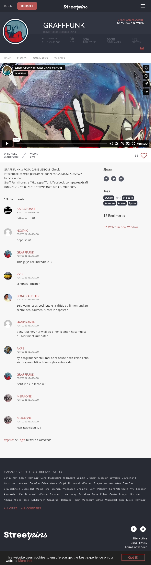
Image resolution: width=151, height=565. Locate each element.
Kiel (21, 494)
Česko (113, 494)
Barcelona (84, 494)
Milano (17, 499)
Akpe (20, 348)
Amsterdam (10, 494)
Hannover (22, 483)
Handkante (26, 322)
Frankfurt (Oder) (39, 483)
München (87, 483)
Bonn (93, 488)
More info (25, 560)
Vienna (54, 483)
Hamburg (33, 477)
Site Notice (140, 538)
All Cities (10, 508)
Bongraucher (28, 296)
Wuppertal (111, 499)
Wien (118, 483)
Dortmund (74, 483)
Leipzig (81, 477)
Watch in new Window (122, 227)
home (7, 58)
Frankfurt (128, 483)
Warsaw (108, 483)
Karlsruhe (9, 483)
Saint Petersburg (118, 488)
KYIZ (20, 274)
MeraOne (24, 396)
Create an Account (130, 19)
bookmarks (40, 58)
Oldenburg (69, 477)
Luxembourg (69, 494)
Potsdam (102, 488)
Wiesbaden (69, 488)
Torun (76, 499)
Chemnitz (82, 488)
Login (8, 6)
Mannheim (88, 499)
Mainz (39, 488)
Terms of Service (136, 547)
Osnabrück (53, 499)
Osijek (62, 483)
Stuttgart (123, 494)
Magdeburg (54, 477)
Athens (8, 499)
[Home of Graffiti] (75, 7)
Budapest (55, 494)
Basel (26, 499)
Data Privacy (139, 543)
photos (22, 58)
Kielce (129, 499)
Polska (104, 494)
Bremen (56, 488)
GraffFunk (25, 252)
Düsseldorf (28, 488)
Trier (121, 499)
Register (27, 6)
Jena (47, 488)
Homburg (140, 499)
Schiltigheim (38, 499)
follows (59, 58)
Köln (15, 477)
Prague (98, 483)
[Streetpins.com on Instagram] (143, 529)
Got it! (133, 557)
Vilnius (99, 499)
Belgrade (66, 499)
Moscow (103, 477)
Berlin (7, 477)
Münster (43, 494)
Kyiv (132, 488)
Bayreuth (115, 477)
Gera (43, 477)
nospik (22, 230)
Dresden (91, 477)
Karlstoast (26, 208)
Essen (22, 477)
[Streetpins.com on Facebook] (134, 529)
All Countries (31, 508)
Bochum (135, 494)
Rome (95, 494)
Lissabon (141, 488)
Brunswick (31, 494)
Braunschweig (12, 488)
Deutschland (129, 477)
